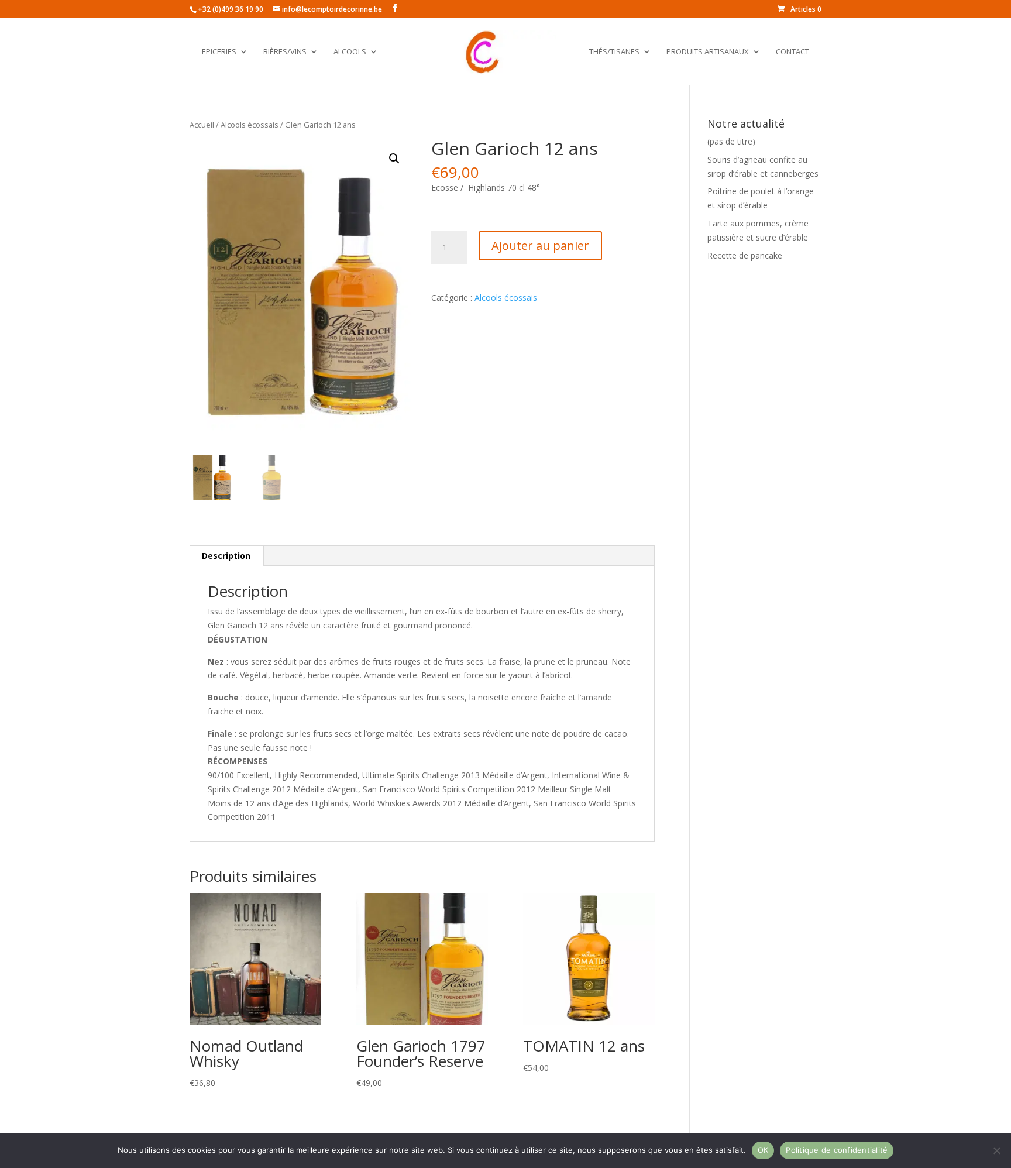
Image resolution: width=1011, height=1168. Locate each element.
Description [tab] (226, 555)
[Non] (996, 1150)
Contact (792, 52)
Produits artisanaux (707, 52)
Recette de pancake (744, 255)
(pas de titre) (731, 141)
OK (763, 1150)
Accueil (202, 124)
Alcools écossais (249, 124)
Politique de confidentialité (837, 1150)
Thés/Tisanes (614, 52)
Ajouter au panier (540, 245)
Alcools (349, 52)
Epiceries (219, 52)
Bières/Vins (285, 52)
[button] (394, 158)
